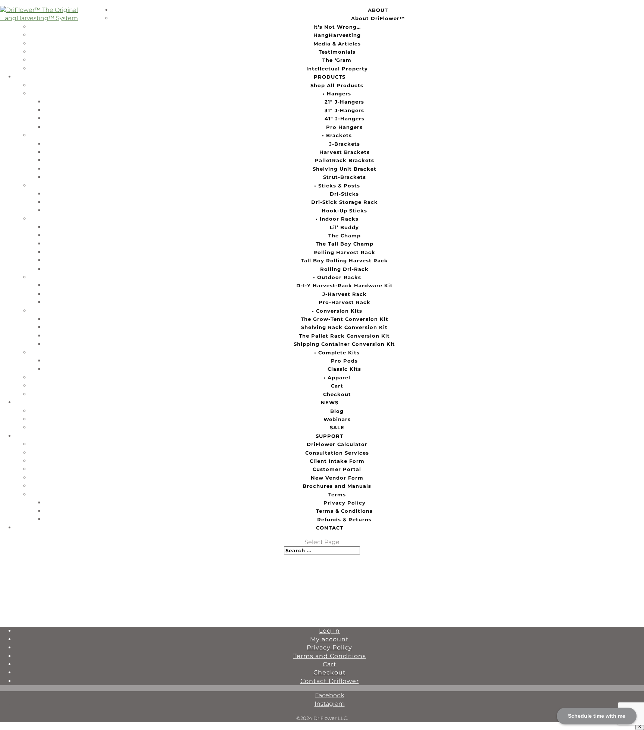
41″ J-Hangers (344, 118)
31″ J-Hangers (344, 110)
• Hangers (337, 94)
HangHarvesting (337, 35)
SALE (337, 427)
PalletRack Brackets (344, 160)
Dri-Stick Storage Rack (344, 202)
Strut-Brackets (344, 177)
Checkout (337, 394)
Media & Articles (337, 44)
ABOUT (378, 10)
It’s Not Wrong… (337, 27)
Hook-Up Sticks (344, 211)
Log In (329, 630)
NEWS (329, 402)
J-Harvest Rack (344, 294)
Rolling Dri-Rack (344, 269)
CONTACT (329, 528)
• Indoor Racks (337, 219)
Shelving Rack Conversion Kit (344, 327)
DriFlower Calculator (337, 444)
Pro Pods (344, 361)
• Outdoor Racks (337, 277)
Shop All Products (336, 85)
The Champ (344, 235)
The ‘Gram (336, 60)
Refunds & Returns (344, 519)
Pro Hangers (344, 127)
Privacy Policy (344, 503)
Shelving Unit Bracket (344, 169)
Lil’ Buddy (344, 227)
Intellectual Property (337, 69)
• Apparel (336, 377)
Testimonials (337, 52)
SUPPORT (329, 436)
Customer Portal (337, 469)
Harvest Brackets (344, 152)
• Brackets (337, 135)
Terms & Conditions (344, 511)
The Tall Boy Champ (344, 244)
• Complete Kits (337, 352)
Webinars (337, 419)
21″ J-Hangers (344, 102)
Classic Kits (344, 369)
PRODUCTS (329, 77)
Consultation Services (337, 453)
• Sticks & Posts (337, 186)
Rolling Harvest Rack (344, 252)
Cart (337, 386)
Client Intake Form (337, 461)
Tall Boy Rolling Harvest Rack (344, 260)
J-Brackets (344, 144)
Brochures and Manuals (337, 486)
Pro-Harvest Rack (344, 302)
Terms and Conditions (329, 656)
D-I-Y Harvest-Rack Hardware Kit (344, 285)
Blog (337, 411)
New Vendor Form (337, 478)
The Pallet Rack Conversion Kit (344, 336)
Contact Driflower (329, 681)
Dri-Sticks (344, 194)
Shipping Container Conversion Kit (344, 344)
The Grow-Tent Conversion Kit (344, 319)
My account (329, 639)
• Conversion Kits (337, 311)
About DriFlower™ (378, 18)
